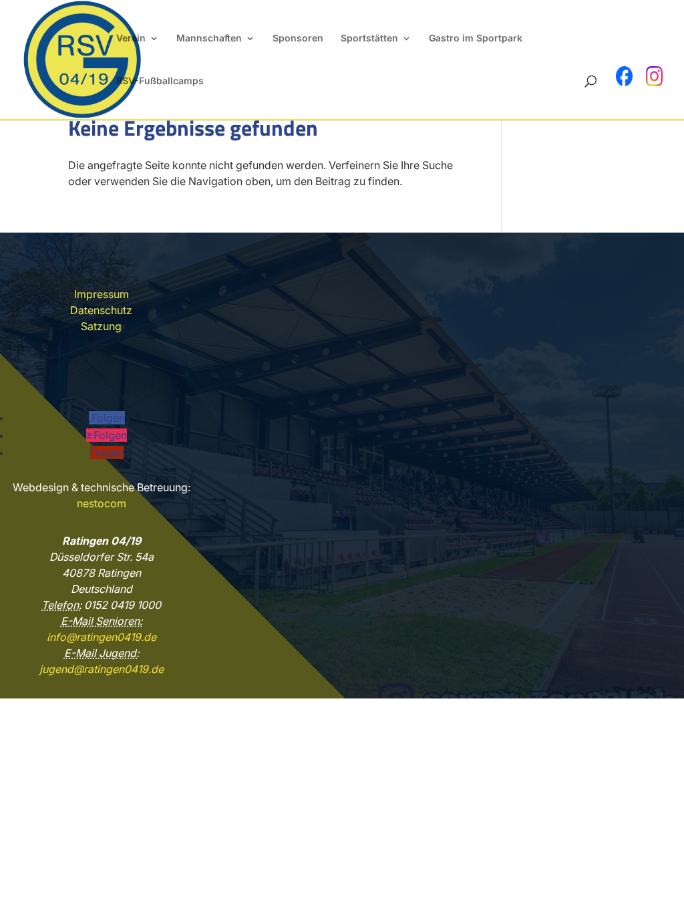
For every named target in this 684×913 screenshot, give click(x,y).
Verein (131, 38)
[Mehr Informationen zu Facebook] (624, 76)
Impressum (101, 294)
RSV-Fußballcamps (160, 81)
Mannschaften (209, 38)
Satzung (101, 326)
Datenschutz (101, 310)
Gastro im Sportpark (475, 38)
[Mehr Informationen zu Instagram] (654, 76)
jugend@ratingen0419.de (101, 669)
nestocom (101, 503)
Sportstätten (369, 38)
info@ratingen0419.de (101, 637)
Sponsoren (298, 38)
